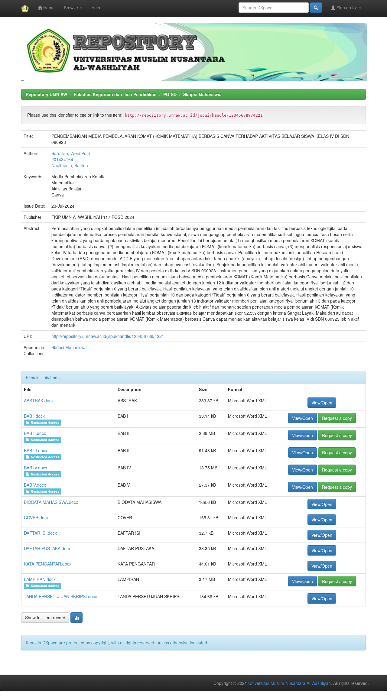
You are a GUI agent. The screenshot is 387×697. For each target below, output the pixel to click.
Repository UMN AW (46, 94)
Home (48, 8)
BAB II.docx (35, 433)
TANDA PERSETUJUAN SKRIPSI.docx (60, 596)
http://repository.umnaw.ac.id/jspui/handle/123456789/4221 (107, 336)
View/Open (321, 403)
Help (95, 8)
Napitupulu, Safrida (69, 165)
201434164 (62, 159)
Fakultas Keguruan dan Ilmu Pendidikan (115, 94)
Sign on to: (346, 8)
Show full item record (45, 617)
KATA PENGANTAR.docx (47, 564)
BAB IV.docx (35, 468)
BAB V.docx (35, 485)
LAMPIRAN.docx (40, 579)
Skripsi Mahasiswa (202, 94)
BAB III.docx (35, 450)
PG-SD (170, 94)
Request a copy (337, 418)
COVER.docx (36, 517)
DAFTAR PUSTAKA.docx (47, 548)
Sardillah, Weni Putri (70, 153)
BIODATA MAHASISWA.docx (51, 502)
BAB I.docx (34, 416)
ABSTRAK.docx (39, 400)
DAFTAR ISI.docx (40, 533)
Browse (71, 8)
